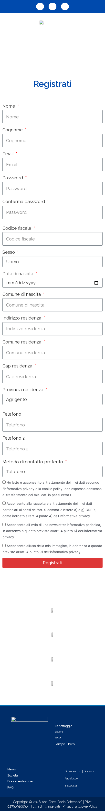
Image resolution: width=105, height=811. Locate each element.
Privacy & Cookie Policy (80, 806)
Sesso (9, 252)
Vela (58, 738)
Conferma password (24, 201)
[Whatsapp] (40, 6)
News (11, 769)
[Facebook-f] (52, 6)
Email (8, 153)
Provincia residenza (23, 389)
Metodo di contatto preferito (33, 461)
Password (13, 177)
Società (12, 775)
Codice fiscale (17, 228)
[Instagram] (65, 6)
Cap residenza (17, 365)
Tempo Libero (65, 744)
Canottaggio (63, 726)
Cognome (13, 129)
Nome (9, 106)
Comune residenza (22, 341)
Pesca (59, 732)
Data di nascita (18, 273)
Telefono (11, 414)
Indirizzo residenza (22, 317)
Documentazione (19, 781)
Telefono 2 (13, 438)
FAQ (10, 787)
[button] (52, 54)
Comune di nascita (22, 294)
